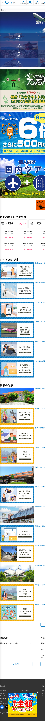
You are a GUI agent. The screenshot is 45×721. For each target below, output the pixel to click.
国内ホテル (3, 693)
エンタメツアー (4, 704)
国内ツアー (3, 701)
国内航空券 (3, 690)
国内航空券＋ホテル (5, 698)
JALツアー (3, 696)
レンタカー (25, 690)
